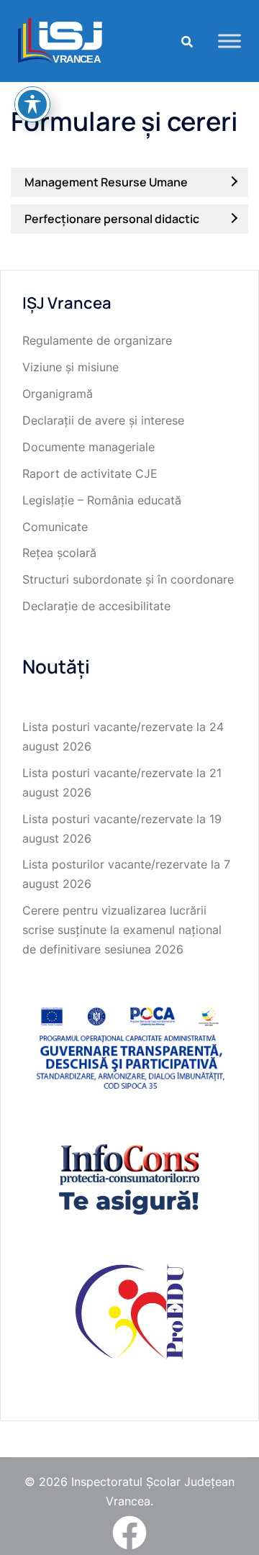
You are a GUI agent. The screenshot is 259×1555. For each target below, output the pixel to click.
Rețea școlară (59, 552)
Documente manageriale (88, 447)
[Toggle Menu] (229, 40)
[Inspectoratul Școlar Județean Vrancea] (60, 39)
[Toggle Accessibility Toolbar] (32, 104)
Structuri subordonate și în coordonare (128, 579)
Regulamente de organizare (97, 340)
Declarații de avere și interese (103, 420)
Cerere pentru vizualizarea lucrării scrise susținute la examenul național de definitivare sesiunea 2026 (122, 929)
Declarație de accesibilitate (96, 606)
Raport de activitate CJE (90, 473)
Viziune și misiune (70, 367)
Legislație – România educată (101, 500)
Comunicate (55, 527)
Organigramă (57, 393)
